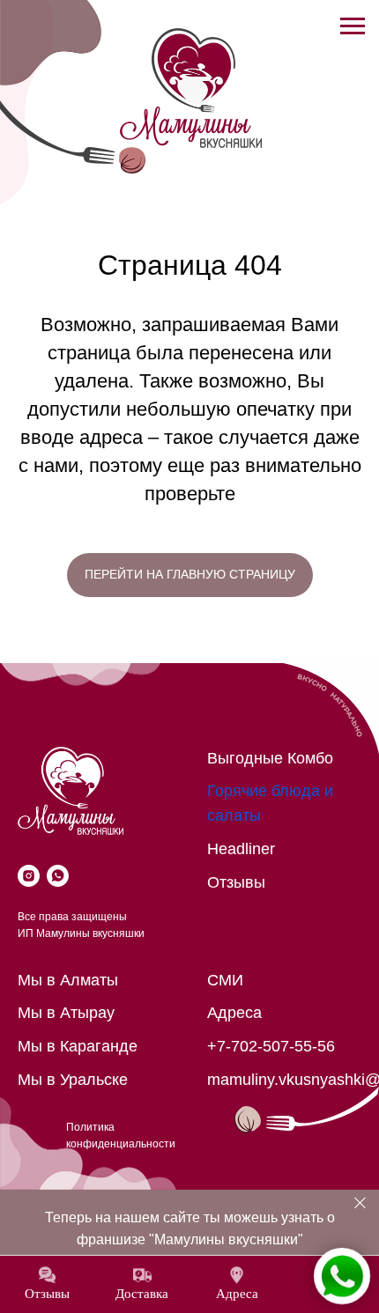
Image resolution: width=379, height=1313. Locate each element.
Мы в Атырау (66, 1013)
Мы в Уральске (73, 1079)
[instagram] (29, 876)
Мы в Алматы (68, 980)
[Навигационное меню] (352, 26)
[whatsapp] (58, 876)
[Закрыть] (360, 1203)
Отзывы (236, 882)
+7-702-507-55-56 (271, 1046)
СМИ (225, 980)
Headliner (241, 849)
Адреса (234, 1013)
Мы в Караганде (77, 1046)
